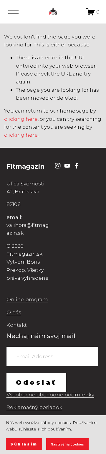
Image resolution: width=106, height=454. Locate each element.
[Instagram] (58, 166)
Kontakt (16, 325)
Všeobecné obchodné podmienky (50, 394)
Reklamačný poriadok (34, 407)
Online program (27, 299)
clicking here (21, 119)
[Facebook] (77, 166)
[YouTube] (67, 166)
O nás (13, 312)
